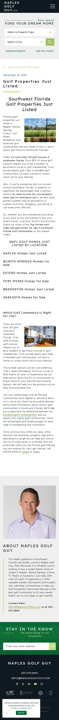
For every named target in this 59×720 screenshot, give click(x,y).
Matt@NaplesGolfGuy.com (24, 607)
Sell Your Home (44, 51)
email (25, 451)
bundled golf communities (20, 414)
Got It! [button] (21, 713)
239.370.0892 (29, 672)
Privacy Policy (43, 707)
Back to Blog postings (23, 67)
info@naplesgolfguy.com (30, 678)
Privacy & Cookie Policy (21, 708)
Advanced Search (15, 51)
